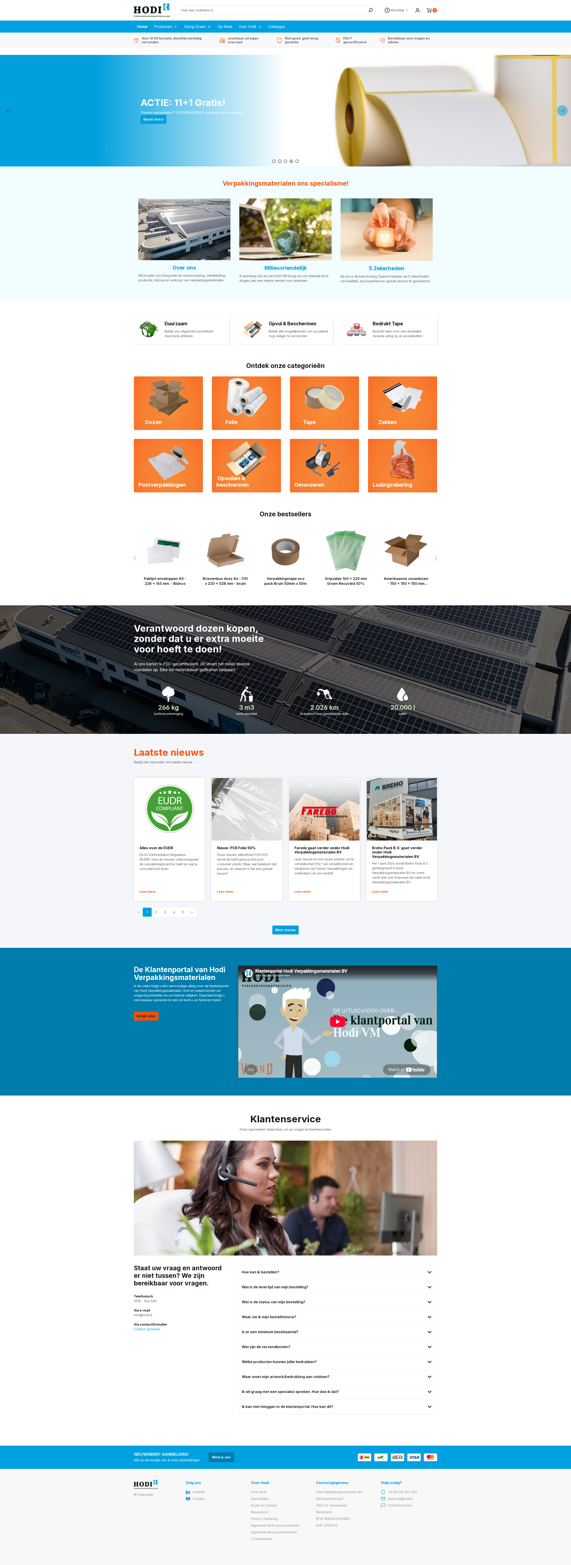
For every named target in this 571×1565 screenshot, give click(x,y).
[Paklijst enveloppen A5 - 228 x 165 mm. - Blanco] (165, 550)
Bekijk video (146, 1016)
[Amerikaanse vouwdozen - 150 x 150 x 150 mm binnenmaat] (406, 550)
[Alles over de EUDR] (169, 809)
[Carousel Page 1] (274, 161)
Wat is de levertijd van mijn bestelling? (275, 1287)
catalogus (151, 121)
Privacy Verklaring (264, 1519)
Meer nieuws (285, 930)
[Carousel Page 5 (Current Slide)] (297, 161)
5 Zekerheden (386, 268)
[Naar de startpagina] (152, 10)
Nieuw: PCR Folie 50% (236, 848)
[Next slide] (562, 110)
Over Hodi (258, 1492)
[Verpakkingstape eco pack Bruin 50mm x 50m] (285, 550)
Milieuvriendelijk (285, 268)
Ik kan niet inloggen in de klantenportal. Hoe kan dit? (287, 1406)
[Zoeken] (370, 10)
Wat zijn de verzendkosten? (266, 1347)
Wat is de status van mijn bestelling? (273, 1302)
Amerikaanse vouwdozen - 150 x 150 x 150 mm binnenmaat (406, 581)
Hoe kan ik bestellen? (260, 1272)
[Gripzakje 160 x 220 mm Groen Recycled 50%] (346, 550)
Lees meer (147, 891)
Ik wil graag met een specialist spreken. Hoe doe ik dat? (290, 1391)
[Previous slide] (8, 110)
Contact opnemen (147, 1329)
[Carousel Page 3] (285, 161)
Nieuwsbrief (260, 1512)
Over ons (184, 267)
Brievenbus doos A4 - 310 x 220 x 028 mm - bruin (225, 581)
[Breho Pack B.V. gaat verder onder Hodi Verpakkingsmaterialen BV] (402, 809)
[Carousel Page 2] (279, 161)
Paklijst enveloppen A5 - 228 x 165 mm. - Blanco (165, 581)
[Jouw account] (417, 10)
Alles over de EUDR (156, 848)
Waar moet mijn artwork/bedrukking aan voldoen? (285, 1376)
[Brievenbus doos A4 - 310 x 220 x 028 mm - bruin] (225, 550)
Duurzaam (176, 323)
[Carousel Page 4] (291, 161)
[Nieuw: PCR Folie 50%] (247, 809)
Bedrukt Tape (388, 323)
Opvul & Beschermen (292, 323)
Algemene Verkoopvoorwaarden (275, 1525)
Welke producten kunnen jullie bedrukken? (279, 1362)
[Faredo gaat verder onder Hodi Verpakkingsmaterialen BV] (324, 809)
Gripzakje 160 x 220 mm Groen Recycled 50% (346, 581)
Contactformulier (400, 1505)
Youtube (198, 1499)
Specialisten (260, 1499)
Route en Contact (264, 1505)
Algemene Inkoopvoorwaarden (274, 1532)
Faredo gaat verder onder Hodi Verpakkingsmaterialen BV (321, 850)
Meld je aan (221, 1457)
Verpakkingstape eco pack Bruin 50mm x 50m (285, 581)
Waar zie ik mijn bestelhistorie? (269, 1317)
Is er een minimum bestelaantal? (270, 1332)
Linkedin (198, 1492)
